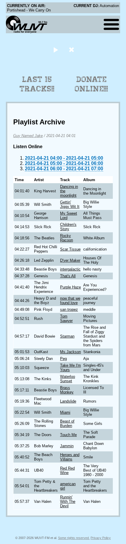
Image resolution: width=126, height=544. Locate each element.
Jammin (67, 446)
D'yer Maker (70, 260)
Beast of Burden (67, 423)
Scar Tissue (70, 249)
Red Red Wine (67, 470)
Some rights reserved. (74, 538)
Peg (63, 358)
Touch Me (68, 435)
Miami (65, 412)
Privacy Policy (101, 538)
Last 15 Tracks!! (37, 84)
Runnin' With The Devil (67, 501)
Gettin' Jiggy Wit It (69, 204)
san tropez (69, 309)
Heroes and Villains (69, 457)
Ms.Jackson (70, 352)
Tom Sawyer (66, 318)
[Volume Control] (72, 49)
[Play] (55, 49)
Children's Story (68, 226)
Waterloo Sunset (67, 378)
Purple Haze (70, 287)
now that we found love (70, 300)
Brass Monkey (67, 390)
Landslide (68, 401)
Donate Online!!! (91, 84)
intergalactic (70, 269)
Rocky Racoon (66, 237)
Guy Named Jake (28, 136)
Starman (67, 336)
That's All (68, 276)
